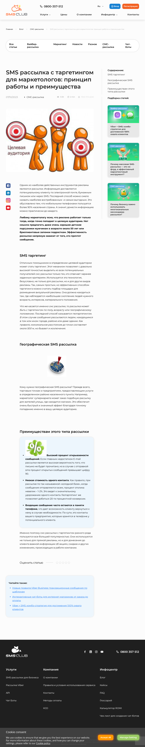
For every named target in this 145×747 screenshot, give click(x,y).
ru (99, 6)
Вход (116, 6)
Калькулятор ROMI (111, 708)
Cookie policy (43, 743)
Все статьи (13, 45)
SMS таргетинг (116, 74)
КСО (45, 708)
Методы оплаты (52, 700)
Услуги (44, 14)
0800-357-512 (53, 6)
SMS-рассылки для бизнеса (22, 677)
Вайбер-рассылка (33, 45)
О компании (84, 14)
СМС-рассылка (108, 45)
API (8, 693)
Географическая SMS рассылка (120, 81)
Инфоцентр (108, 14)
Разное (92, 44)
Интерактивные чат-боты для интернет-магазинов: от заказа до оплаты (50, 598)
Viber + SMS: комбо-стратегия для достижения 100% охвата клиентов (46, 607)
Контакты (133, 14)
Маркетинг (60, 44)
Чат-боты (128, 45)
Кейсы (103, 685)
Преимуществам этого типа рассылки (121, 90)
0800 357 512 (129, 651)
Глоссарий (106, 700)
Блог (102, 677)
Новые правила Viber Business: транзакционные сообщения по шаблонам (49, 590)
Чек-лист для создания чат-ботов (119, 716)
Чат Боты (11, 700)
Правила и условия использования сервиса (69, 685)
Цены (63, 14)
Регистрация (131, 6)
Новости (77, 44)
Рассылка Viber (15, 685)
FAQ (102, 693)
